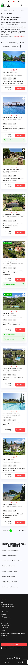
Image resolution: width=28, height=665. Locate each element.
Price (22, 42)
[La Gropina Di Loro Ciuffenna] (14, 202)
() (14, 1)
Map (7, 662)
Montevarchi (19, 506)
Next (23, 59)
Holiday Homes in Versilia (9, 555)
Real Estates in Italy (6, 617)
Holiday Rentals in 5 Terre (9, 571)
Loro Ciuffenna (20, 216)
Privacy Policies (5, 625)
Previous (4, 59)
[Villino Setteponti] (14, 249)
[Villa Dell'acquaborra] (14, 401)
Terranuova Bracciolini (8, 317)
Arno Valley (13, 74)
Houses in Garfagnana (8, 576)
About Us (3, 614)
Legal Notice (4, 616)
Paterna (18, 171)
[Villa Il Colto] (14, 446)
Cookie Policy (4, 627)
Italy (3, 74)
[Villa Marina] (14, 301)
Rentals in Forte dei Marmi (9, 581)
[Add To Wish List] (23, 53)
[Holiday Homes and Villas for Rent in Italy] (5, 5)
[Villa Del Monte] (14, 492)
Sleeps (7, 46)
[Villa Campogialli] (14, 59)
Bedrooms (16, 46)
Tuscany (7, 74)
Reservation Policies (6, 624)
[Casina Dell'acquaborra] (14, 356)
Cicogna (19, 119)
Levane (18, 370)
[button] (9, 1)
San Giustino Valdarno (8, 75)
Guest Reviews (13, 42)
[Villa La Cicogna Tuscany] (14, 105)
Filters (20, 662)
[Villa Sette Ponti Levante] (14, 157)
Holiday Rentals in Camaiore (10, 587)
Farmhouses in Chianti (8, 566)
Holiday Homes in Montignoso (10, 550)
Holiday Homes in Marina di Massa (12, 561)
